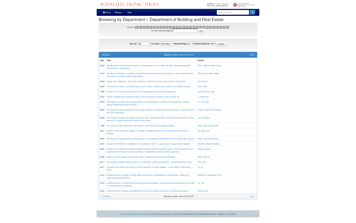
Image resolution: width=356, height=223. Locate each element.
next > (252, 54)
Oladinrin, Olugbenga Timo (209, 175)
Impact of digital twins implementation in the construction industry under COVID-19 (143, 96)
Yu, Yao (201, 182)
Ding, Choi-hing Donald (208, 125)
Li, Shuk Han (203, 96)
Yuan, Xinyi (202, 86)
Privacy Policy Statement (130, 214)
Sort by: (133, 43)
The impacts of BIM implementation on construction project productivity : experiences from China (149, 162)
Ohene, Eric (203, 190)
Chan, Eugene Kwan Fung (209, 65)
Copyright (147, 214)
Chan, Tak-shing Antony (208, 138)
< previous (105, 54)
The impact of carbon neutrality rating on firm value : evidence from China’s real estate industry (148, 86)
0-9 (137, 27)
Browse (118, 12)
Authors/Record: (202, 43)
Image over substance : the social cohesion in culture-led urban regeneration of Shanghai (146, 81)
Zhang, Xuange (204, 148)
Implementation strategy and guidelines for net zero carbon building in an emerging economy (147, 190)
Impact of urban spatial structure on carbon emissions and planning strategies (141, 156)
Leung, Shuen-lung (206, 91)
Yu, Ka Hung (203, 101)
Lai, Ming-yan (204, 130)
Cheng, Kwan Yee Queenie (209, 109)
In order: (156, 43)
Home (108, 12)
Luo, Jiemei (203, 81)
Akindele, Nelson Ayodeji (208, 143)
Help (130, 12)
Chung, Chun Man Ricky (208, 73)
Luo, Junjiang (203, 117)
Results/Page (180, 43)
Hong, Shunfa (204, 156)
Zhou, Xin (202, 162)
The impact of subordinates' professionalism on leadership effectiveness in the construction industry (150, 138)
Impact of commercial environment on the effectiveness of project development (141, 91)
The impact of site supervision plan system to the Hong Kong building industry (141, 125)
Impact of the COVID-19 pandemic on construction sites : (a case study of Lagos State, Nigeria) (148, 143)
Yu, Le (200, 167)
